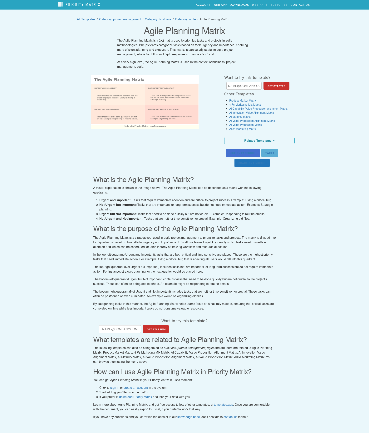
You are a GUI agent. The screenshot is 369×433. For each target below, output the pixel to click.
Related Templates (258, 140)
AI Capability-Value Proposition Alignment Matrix (258, 108)
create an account (136, 387)
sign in (114, 387)
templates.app (223, 404)
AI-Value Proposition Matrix (245, 125)
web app (220, 5)
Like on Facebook (243, 153)
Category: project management (120, 19)
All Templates (86, 19)
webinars (260, 5)
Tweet (269, 153)
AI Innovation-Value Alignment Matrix (251, 112)
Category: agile (185, 19)
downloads (239, 5)
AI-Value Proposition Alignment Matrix (252, 121)
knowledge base (188, 417)
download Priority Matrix (135, 397)
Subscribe (279, 5)
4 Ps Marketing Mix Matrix (245, 104)
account (203, 5)
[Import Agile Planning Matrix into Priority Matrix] (145, 102)
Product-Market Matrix (242, 100)
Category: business (158, 19)
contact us (300, 5)
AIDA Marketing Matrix (242, 129)
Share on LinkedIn (252, 163)
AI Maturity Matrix (240, 116)
